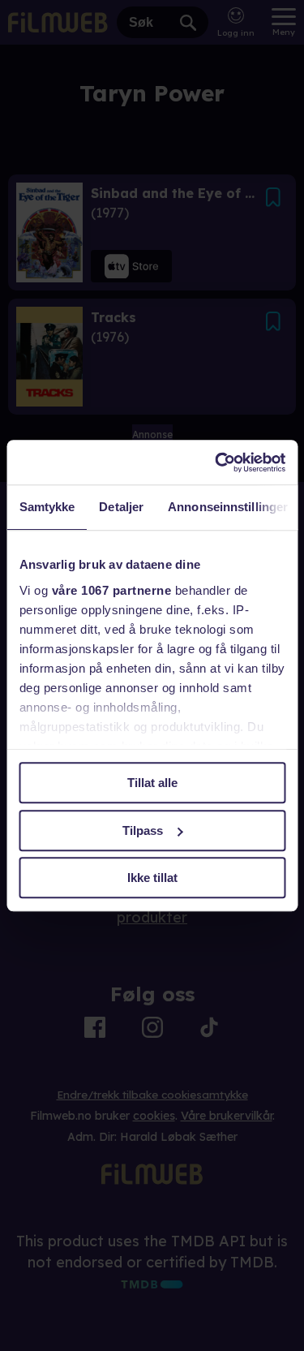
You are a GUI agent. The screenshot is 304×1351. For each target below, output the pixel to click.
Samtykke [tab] (47, 507)
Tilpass (142, 830)
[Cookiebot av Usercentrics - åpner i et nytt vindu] (216, 462)
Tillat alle (152, 783)
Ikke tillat (152, 877)
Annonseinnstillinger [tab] (228, 507)
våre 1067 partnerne (111, 590)
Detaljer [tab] (121, 507)
